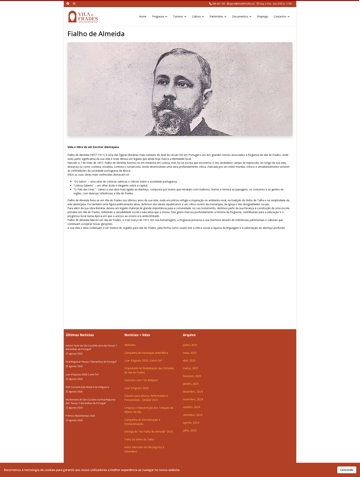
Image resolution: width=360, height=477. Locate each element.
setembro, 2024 (192, 415)
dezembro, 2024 (193, 391)
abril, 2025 (189, 360)
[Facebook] (68, 3)
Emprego (262, 16)
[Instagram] (74, 3)
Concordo (346, 470)
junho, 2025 (190, 345)
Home (142, 16)
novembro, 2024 (193, 399)
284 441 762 (218, 3)
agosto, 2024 (191, 422)
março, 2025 (190, 368)
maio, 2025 (189, 353)
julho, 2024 (189, 430)
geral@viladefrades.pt (242, 3)
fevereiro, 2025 (192, 376)
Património (216, 16)
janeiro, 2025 (191, 383)
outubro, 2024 (191, 407)
